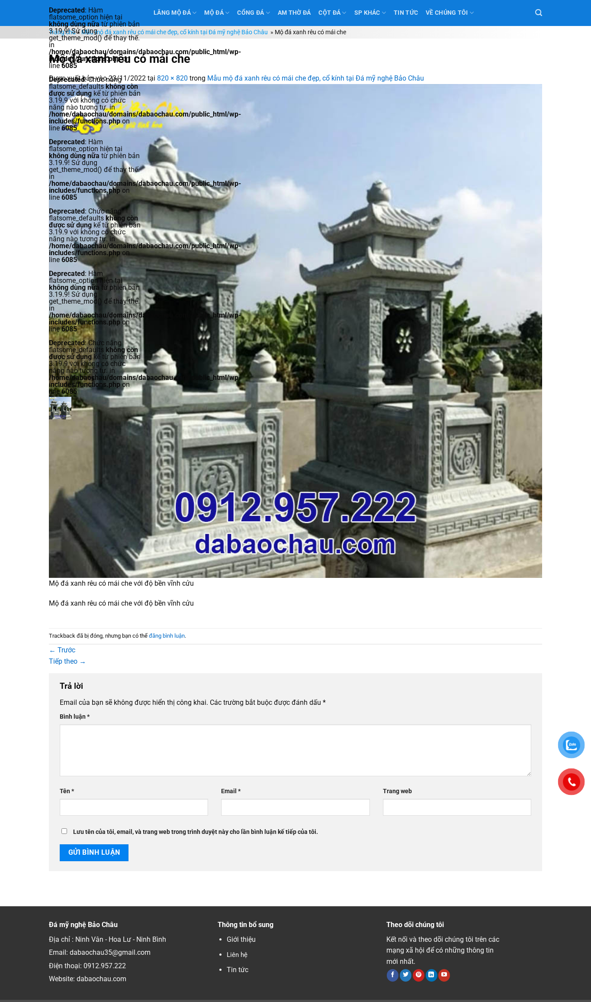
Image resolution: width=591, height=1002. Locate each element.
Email (231, 791)
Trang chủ (62, 32)
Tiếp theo (67, 661)
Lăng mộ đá (172, 12)
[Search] (538, 12)
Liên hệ (237, 955)
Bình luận (75, 716)
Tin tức (237, 970)
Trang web (397, 791)
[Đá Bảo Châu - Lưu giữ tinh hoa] (95, 408)
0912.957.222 (105, 966)
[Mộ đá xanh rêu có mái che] (295, 330)
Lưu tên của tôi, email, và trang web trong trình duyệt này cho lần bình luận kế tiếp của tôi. (195, 832)
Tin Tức (406, 12)
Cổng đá (250, 12)
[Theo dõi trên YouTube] (444, 975)
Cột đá (329, 12)
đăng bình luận (167, 635)
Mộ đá (213, 12)
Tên (67, 791)
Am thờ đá (294, 12)
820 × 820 (172, 78)
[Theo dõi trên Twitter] (405, 975)
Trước (62, 650)
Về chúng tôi (447, 12)
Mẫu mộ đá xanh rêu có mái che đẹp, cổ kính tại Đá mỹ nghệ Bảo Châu (175, 32)
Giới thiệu (241, 939)
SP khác (367, 12)
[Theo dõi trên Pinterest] (418, 975)
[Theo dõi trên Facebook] (392, 975)
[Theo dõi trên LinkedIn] (431, 975)
